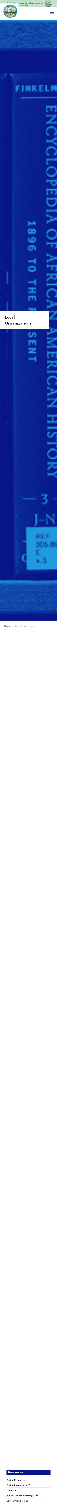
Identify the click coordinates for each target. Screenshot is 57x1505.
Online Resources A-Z (18, 1485)
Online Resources (15, 1480)
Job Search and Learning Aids (22, 1495)
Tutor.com (11, 1490)
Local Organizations (17, 1500)
